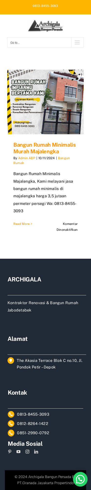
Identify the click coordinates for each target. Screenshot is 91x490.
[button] (80, 479)
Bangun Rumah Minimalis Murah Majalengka (44, 148)
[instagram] (27, 452)
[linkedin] (36, 452)
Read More (21, 224)
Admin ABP (26, 158)
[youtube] (18, 452)
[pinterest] (10, 452)
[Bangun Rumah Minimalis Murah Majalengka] (45, 102)
